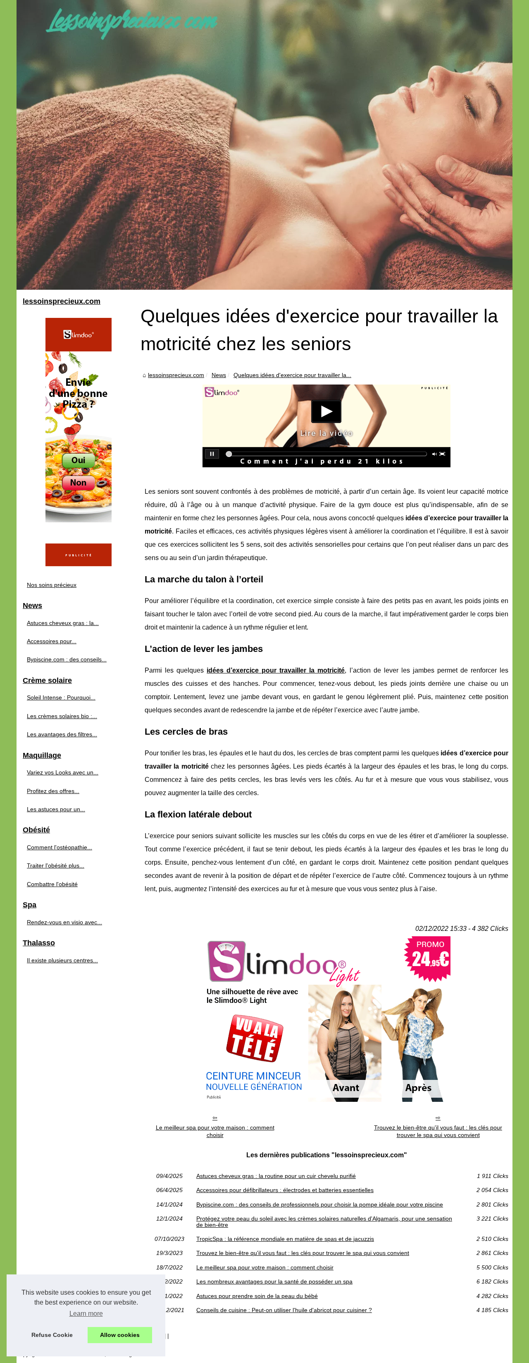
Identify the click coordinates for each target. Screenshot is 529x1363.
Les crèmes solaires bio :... (62, 716)
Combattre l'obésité (52, 884)
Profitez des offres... (53, 791)
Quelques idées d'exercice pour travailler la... (292, 375)
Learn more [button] (86, 1313)
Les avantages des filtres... (62, 734)
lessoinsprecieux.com (176, 375)
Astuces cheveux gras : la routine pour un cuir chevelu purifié (276, 1176)
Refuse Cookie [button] (52, 1335)
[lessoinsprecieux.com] (264, 145)
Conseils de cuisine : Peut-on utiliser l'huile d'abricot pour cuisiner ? (284, 1310)
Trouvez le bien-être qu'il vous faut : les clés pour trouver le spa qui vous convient (438, 1131)
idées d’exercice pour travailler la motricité (276, 670)
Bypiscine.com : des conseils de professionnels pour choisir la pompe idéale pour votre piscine (319, 1204)
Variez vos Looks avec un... (62, 772)
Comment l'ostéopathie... (59, 847)
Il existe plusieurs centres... (62, 960)
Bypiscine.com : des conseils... (67, 659)
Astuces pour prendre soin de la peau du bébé (257, 1296)
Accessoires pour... (51, 641)
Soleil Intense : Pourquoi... (61, 697)
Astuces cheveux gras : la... (63, 623)
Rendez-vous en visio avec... (64, 922)
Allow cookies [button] (120, 1335)
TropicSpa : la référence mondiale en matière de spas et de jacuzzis (285, 1239)
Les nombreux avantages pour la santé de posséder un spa (274, 1281)
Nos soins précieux (51, 585)
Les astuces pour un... (56, 809)
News (219, 375)
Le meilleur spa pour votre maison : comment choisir (215, 1131)
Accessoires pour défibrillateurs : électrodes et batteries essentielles (285, 1190)
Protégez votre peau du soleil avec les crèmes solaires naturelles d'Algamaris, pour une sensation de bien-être (324, 1222)
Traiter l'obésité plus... (55, 865)
